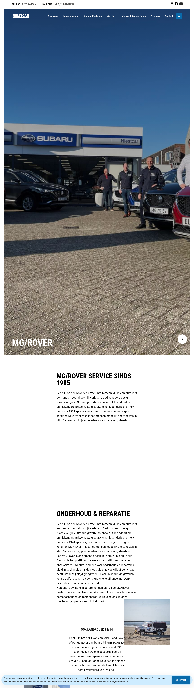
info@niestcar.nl (64, 4)
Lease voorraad (71, 16)
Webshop (111, 16)
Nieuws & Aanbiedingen (133, 16)
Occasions (52, 16)
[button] (182, 339)
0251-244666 (29, 4)
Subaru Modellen (93, 16)
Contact (169, 16)
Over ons (155, 16)
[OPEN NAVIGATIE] (179, 16)
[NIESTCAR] (21, 16)
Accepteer (181, 680)
